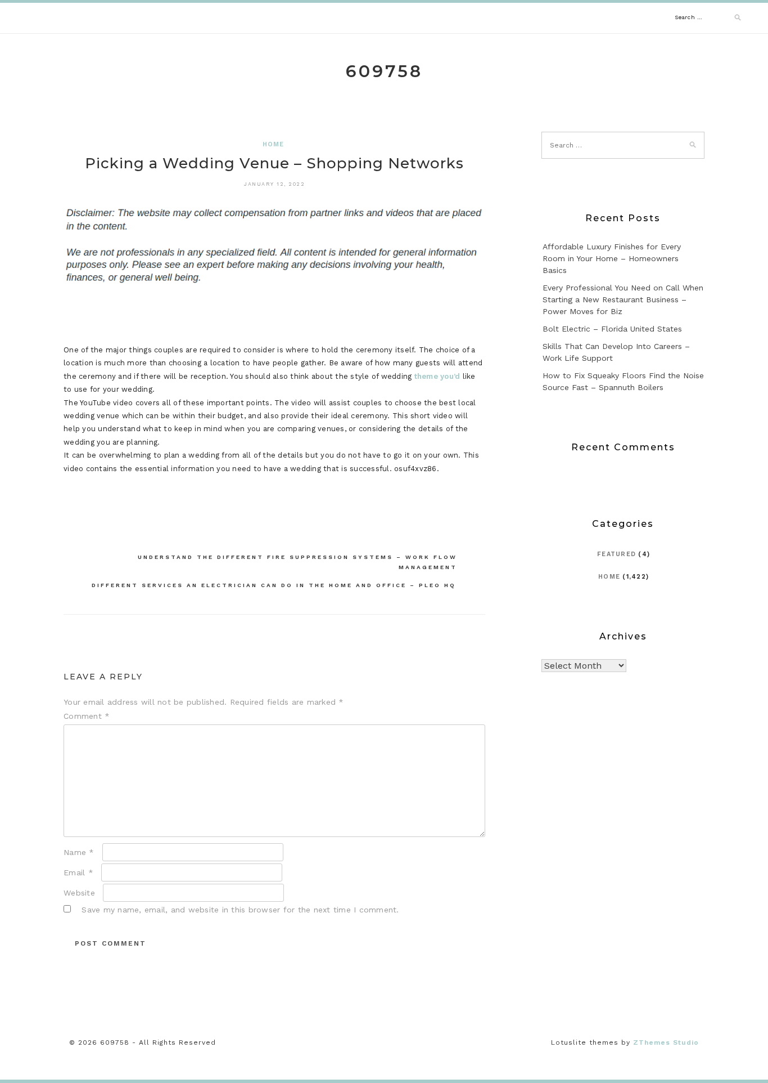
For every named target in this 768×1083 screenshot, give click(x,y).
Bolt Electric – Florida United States (612, 328)
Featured (616, 554)
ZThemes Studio (666, 1042)
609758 (384, 71)
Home (273, 144)
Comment (87, 715)
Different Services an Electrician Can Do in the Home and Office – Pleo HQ (274, 585)
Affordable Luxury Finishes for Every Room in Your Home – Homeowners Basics (612, 258)
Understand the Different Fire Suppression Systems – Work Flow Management (297, 562)
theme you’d (437, 376)
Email (78, 872)
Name (79, 852)
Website (79, 892)
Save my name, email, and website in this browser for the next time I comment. (240, 909)
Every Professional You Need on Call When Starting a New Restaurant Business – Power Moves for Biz (623, 299)
